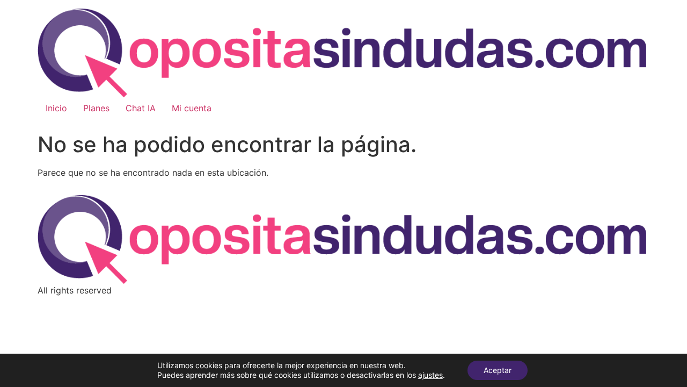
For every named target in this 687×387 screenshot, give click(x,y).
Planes (96, 108)
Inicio (56, 108)
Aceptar (497, 370)
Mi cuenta (191, 108)
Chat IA (141, 108)
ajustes (430, 374)
